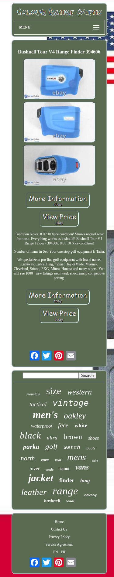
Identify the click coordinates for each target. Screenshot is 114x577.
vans (82, 467)
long (85, 480)
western (79, 392)
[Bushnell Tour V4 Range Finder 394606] (59, 79)
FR (63, 552)
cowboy (90, 495)
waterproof (41, 425)
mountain (33, 394)
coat (58, 460)
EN (55, 552)
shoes (93, 438)
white (80, 425)
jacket (40, 478)
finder (66, 480)
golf (51, 446)
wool (70, 501)
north (28, 458)
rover (34, 468)
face (63, 425)
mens (76, 457)
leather (34, 492)
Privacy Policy (59, 537)
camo (64, 468)
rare (45, 459)
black (30, 435)
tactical (38, 404)
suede (50, 469)
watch (72, 448)
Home (59, 522)
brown (73, 437)
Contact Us (59, 529)
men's (45, 414)
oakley (75, 415)
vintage (71, 403)
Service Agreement (59, 544)
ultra (52, 438)
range (65, 491)
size (53, 390)
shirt (95, 460)
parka (31, 446)
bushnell (52, 500)
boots (90, 448)
